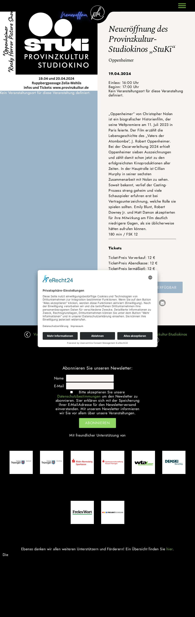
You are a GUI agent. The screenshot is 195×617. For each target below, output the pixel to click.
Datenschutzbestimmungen (79, 396)
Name (59, 378)
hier (169, 549)
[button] (162, 303)
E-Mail (59, 386)
